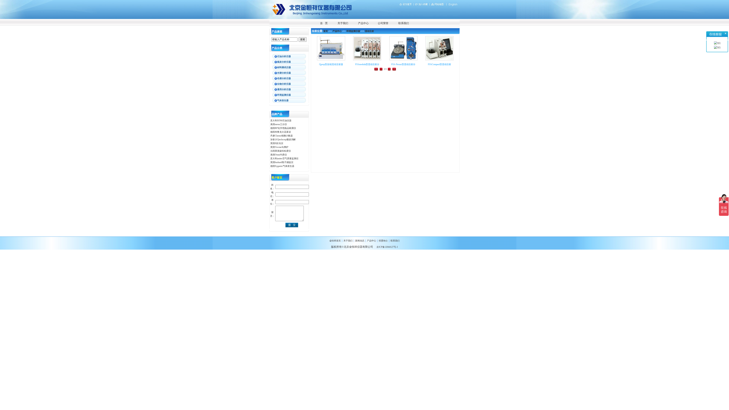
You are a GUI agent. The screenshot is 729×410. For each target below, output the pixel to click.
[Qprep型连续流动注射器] (331, 59)
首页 (325, 31)
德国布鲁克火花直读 (280, 132)
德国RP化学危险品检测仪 (283, 128)
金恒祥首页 (335, 240)
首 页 (324, 23)
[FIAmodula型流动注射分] (367, 59)
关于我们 (343, 23)
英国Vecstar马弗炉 (279, 147)
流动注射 (369, 31)
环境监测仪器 (353, 31)
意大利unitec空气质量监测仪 (284, 158)
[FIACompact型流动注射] (439, 59)
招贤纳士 (383, 240)
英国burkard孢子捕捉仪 (281, 162)
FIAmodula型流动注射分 (367, 64)
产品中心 (363, 23)
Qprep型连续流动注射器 (331, 64)
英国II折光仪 (276, 143)
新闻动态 (359, 240)
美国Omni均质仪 (278, 154)
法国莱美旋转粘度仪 (280, 151)
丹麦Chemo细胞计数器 (281, 135)
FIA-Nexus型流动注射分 (403, 64)
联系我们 (403, 23)
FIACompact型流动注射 (439, 64)
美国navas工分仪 (278, 124)
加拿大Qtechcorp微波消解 (283, 139)
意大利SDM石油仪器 (280, 120)
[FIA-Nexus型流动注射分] (403, 59)
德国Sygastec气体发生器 (282, 166)
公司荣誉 (383, 23)
